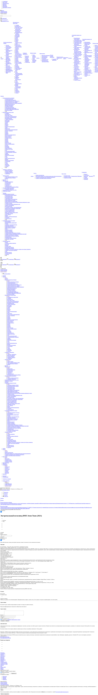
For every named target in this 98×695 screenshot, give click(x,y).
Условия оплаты (3, 661)
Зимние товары (10, 361)
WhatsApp (6, 496)
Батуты (38, 503)
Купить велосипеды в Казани (13, 281)
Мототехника (9, 368)
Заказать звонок (3, 271)
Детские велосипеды (4, 507)
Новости (2, 654)
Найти (2, 689)
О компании (7, 466)
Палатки (79, 503)
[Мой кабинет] (1, 257)
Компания (2, 652)
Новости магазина (5, 672)
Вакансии (2, 656)
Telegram (5, 495)
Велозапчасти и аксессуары (12, 297)
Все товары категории (4, 636)
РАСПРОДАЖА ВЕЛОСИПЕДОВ (23, 508)
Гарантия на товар (4, 664)
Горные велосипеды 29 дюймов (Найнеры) (54, 507)
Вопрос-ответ (3, 667)
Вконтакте (6, 492)
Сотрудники (2, 655)
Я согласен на (11, 619)
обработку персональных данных (13, 619)
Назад (6, 277)
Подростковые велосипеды (14, 507)
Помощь (2, 660)
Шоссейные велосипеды (67, 507)
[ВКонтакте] (1, 511)
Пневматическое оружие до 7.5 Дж (63, 503)
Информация (3, 659)
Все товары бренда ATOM (5, 637)
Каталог (6, 278)
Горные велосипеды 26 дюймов (39, 507)
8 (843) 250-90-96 (3, 11)
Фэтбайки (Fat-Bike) (84, 507)
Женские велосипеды (76, 507)
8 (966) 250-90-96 (3, 12)
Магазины (2, 657)
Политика (2, 658)
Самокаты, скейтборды (11, 354)
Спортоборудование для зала (12, 385)
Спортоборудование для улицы (13, 412)
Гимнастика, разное (74, 503)
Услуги (6, 451)
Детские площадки (11, 434)
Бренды (1, 668)
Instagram (6, 493)
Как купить (7, 458)
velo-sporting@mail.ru (6, 490)
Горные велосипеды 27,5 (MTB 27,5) (26, 507)
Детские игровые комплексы (12, 377)
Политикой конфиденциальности (61, 691)
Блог (1, 666)
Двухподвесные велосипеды (10, 508)
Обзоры (1, 669)
